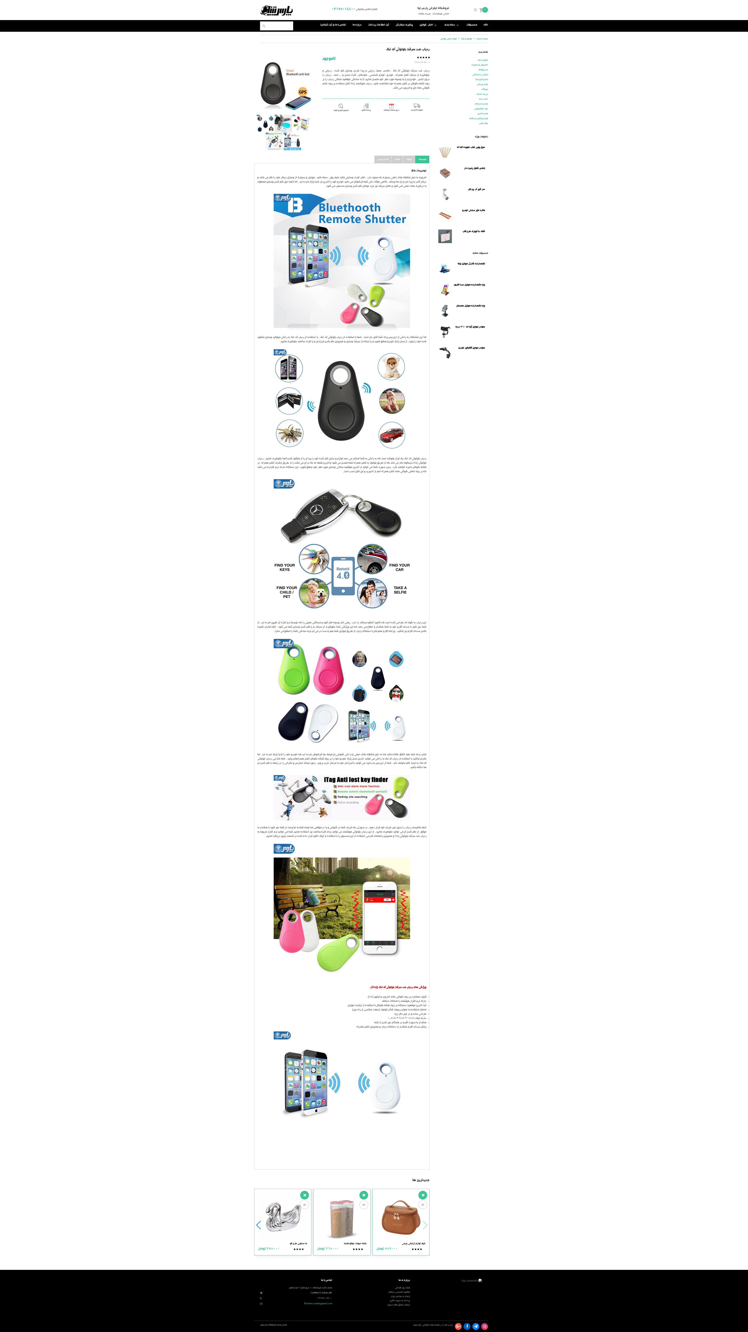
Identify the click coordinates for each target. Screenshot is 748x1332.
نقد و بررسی (383, 159)
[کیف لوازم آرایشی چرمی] (401, 1217)
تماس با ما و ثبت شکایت (333, 25)
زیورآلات (484, 89)
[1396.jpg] (283, 85)
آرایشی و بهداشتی (480, 75)
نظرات (397, 159)
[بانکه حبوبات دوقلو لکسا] (341, 1217)
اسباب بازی (483, 99)
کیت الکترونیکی (481, 109)
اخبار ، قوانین (429, 25)
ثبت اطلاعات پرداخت (378, 25)
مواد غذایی (483, 123)
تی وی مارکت (482, 94)
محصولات (471, 25)
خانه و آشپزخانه (481, 80)
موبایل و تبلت (482, 60)
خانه (486, 25)
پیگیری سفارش (404, 25)
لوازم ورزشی (482, 84)
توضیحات (422, 159)
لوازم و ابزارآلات (481, 104)
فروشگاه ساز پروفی (268, 1325)
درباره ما (357, 25)
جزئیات (409, 159)
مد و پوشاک (483, 70)
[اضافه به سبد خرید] (422, 1195)
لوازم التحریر (482, 114)
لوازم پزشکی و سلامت (478, 118)
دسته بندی (452, 25)
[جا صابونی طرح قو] (282, 1217)
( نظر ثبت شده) (422, 62)
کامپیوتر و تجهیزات (479, 65)
